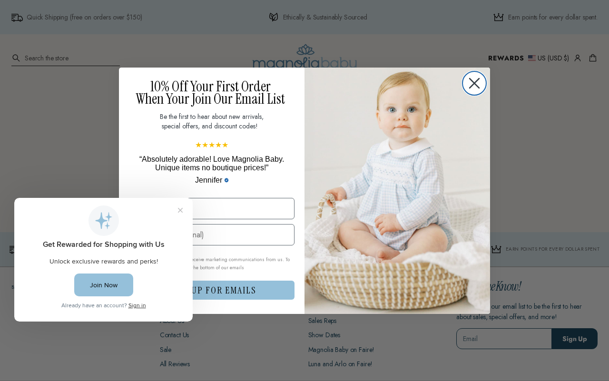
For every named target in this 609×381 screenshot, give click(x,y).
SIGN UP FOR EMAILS (211, 290)
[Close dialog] (474, 83)
